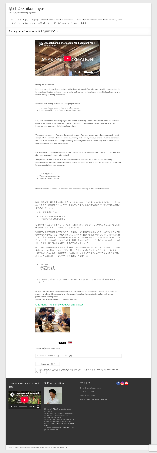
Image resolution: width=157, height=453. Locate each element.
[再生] (11, 406)
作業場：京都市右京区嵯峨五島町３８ (94, 399)
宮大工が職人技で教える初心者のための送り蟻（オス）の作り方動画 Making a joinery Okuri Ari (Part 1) (76, 371)
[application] (25, 400)
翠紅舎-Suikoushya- (26, 8)
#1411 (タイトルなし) (20, 20)
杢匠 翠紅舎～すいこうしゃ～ (65, 23)
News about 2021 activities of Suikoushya (57, 20)
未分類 (69, 356)
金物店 (83, 23)
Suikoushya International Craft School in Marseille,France (99, 20)
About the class (54, 417)
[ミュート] (34, 406)
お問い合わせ (43, 23)
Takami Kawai (57, 409)
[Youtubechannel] (126, 383)
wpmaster (42, 356)
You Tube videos (65, 428)
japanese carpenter (52, 348)
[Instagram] (122, 383)
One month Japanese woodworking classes (59, 304)
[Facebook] (118, 383)
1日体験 (35, 20)
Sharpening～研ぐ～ (47, 364)
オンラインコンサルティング (23, 23)
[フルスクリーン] (38, 406)
